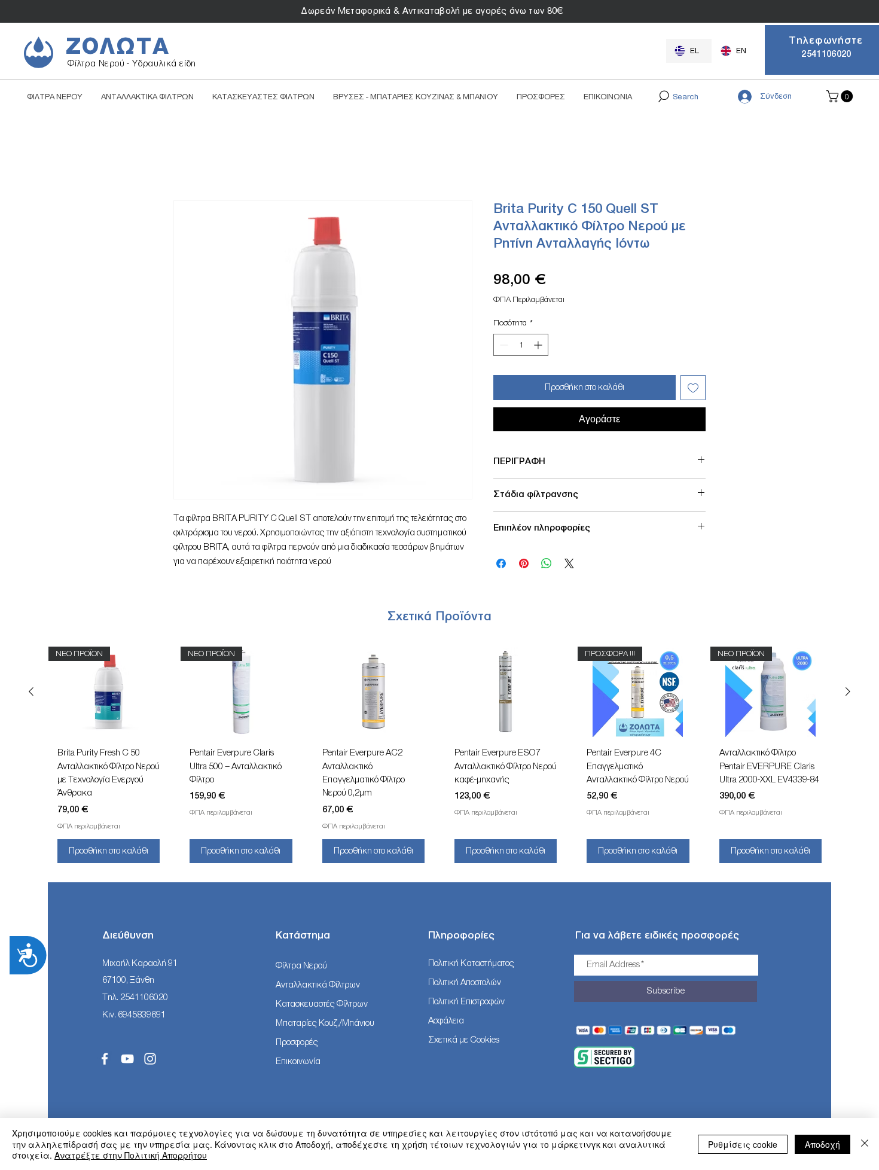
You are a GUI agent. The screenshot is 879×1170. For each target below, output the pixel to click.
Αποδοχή (822, 1144)
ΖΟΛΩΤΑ (118, 47)
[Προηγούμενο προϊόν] (31, 691)
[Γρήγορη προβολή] (373, 692)
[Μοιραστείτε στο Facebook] (501, 563)
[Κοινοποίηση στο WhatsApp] (546, 563)
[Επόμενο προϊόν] (848, 691)
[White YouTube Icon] (127, 1059)
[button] (841, 96)
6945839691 (142, 1014)
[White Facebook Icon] (104, 1059)
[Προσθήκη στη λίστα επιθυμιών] (693, 387)
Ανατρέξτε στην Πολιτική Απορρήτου (130, 1155)
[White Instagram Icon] (150, 1059)
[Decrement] (502, 344)
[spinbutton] (521, 344)
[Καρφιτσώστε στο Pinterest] (524, 563)
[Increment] (539, 344)
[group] (439, 759)
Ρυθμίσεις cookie (742, 1144)
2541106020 (144, 997)
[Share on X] (569, 563)
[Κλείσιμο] (864, 1144)
